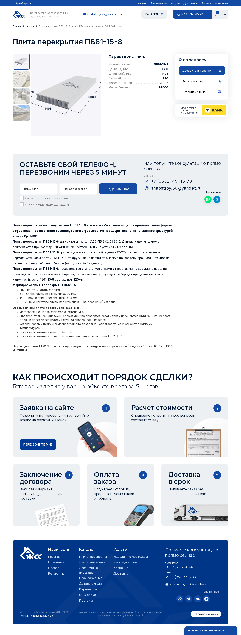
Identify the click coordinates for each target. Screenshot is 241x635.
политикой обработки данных (55, 198)
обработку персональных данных (54, 204)
